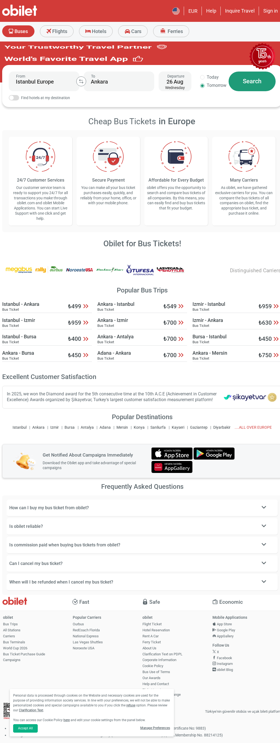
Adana (105, 427)
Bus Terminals (14, 642)
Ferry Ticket (151, 642)
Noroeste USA (83, 648)
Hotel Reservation (156, 630)
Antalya (87, 427)
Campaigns (12, 660)
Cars (135, 31)
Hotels (98, 31)
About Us (149, 648)
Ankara (38, 427)
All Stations (12, 630)
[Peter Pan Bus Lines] (110, 273)
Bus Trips (10, 624)
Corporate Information (159, 660)
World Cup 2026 (15, 648)
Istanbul (20, 427)
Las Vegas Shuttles (88, 642)
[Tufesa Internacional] (140, 273)
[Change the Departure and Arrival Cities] (81, 81)
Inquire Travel (240, 11)
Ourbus (78, 624)
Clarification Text (31, 710)
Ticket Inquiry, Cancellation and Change (161, 692)
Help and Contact (155, 684)
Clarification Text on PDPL (162, 654)
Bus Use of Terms (156, 672)
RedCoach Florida (86, 630)
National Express (86, 636)
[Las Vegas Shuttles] (170, 273)
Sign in (270, 11)
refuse (130, 705)
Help (211, 11)
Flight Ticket (152, 624)
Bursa (70, 427)
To (93, 76)
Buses (20, 31)
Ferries (175, 31)
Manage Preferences (155, 728)
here (66, 720)
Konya (139, 427)
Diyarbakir (222, 427)
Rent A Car (150, 636)
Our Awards (151, 678)
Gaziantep (199, 427)
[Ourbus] (49, 273)
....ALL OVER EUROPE (253, 427)
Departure (175, 76)
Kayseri (178, 427)
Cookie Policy (152, 666)
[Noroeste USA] (79, 273)
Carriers (9, 636)
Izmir (54, 427)
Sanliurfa (158, 427)
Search (252, 81)
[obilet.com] (32, 15)
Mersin (122, 427)
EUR (192, 11)
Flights (59, 31)
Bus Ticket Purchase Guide (24, 654)
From (20, 76)
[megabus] (19, 273)
